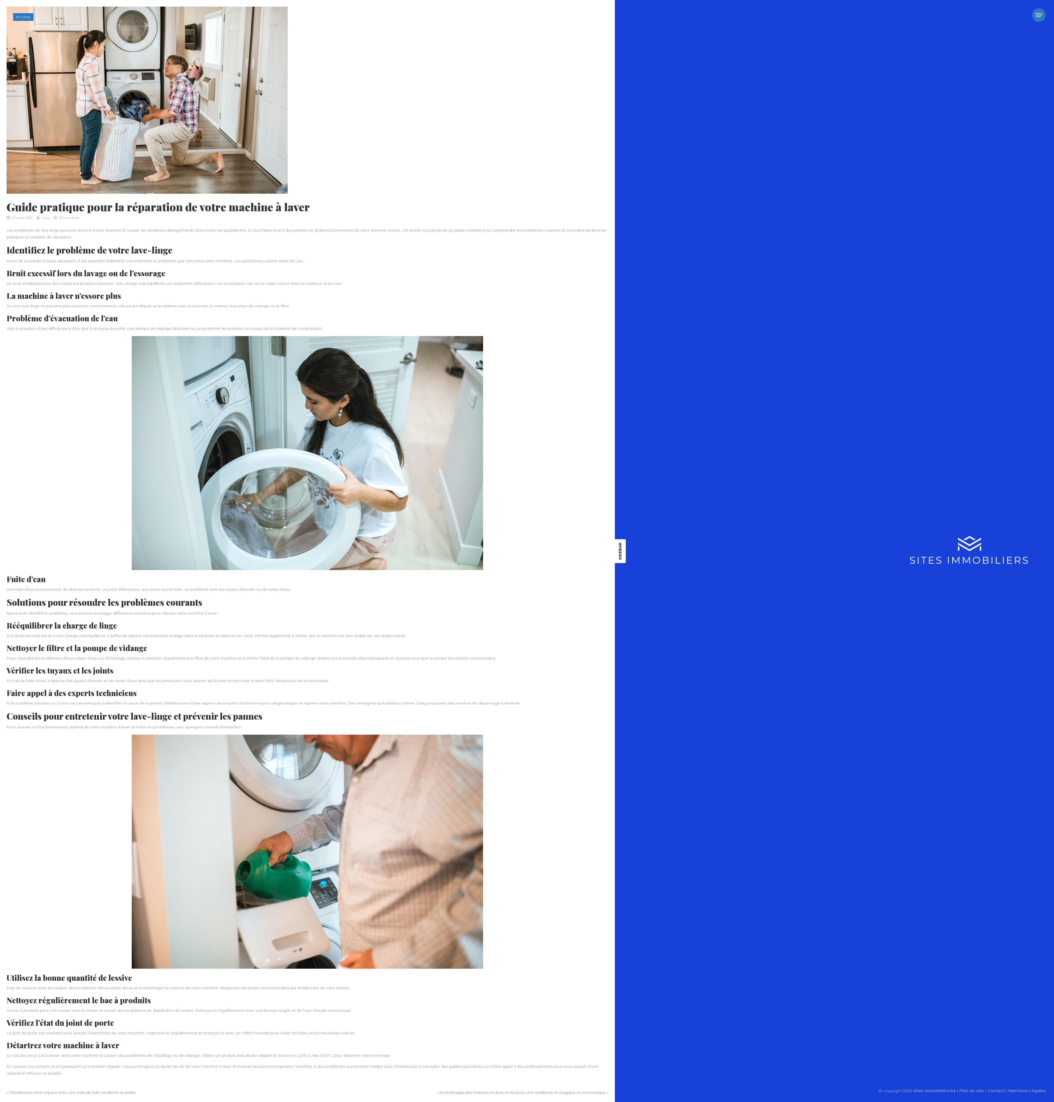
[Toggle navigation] (1039, 15)
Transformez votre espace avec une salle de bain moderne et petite (72, 1092)
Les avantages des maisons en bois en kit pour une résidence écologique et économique (522, 1092)
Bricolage (23, 17)
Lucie (45, 218)
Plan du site (971, 1090)
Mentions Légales (1027, 1090)
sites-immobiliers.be (934, 1090)
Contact (996, 1090)
